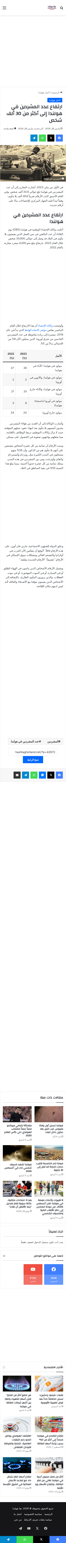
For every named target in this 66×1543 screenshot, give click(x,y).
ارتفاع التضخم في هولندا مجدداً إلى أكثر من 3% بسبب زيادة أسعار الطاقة (50, 1440)
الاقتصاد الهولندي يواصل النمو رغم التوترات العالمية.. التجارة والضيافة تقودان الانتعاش (17, 1442)
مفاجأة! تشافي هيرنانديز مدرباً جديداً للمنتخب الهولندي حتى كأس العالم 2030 (18, 1130)
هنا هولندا (17, 1508)
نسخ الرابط (33, 759)
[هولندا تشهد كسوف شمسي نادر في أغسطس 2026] (17, 1153)
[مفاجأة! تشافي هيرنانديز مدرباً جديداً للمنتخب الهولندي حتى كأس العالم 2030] (17, 1114)
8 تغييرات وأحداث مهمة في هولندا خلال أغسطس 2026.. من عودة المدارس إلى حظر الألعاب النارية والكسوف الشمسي (49, 1207)
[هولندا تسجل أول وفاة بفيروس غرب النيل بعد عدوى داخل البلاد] (48, 1114)
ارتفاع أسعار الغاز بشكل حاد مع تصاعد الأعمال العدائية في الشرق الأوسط (17, 1481)
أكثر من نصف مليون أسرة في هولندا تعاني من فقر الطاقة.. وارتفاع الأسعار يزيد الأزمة (49, 1482)
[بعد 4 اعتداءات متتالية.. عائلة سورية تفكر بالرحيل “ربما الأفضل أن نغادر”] (17, 1189)
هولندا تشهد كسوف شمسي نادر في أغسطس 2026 (18, 1167)
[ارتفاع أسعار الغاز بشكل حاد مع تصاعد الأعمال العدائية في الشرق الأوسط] (17, 1465)
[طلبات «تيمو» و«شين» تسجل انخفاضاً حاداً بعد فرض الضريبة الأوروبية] (49, 1384)
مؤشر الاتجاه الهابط (35, 330)
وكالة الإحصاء (45, 325)
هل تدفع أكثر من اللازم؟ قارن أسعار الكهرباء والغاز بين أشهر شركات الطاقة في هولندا (18, 1401)
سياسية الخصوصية (33, 1514)
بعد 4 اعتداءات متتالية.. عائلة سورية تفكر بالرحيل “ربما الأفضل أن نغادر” (19, 1203)
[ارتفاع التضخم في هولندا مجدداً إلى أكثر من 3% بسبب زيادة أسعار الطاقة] (49, 1424)
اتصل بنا (18, 1514)
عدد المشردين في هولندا (25, 741)
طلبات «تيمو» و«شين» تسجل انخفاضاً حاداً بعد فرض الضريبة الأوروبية (51, 1399)
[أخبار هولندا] (52, 7)
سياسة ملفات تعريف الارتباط (38, 1519)
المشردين (53, 741)
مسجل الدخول (41, 1242)
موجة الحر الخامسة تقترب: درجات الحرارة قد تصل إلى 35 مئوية (49, 1166)
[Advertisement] (33, 50)
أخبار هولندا (43, 92)
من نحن (18, 1519)
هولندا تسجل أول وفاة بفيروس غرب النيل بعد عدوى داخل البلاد (51, 1128)
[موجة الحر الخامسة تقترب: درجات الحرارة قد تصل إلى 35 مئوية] (48, 1152)
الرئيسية (55, 92)
